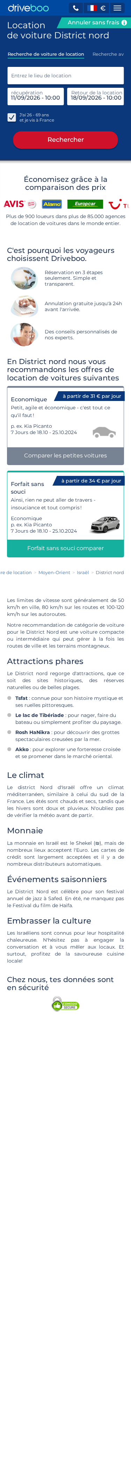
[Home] (28, 8)
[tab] (45, 52)
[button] (76, 8)
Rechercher (66, 140)
